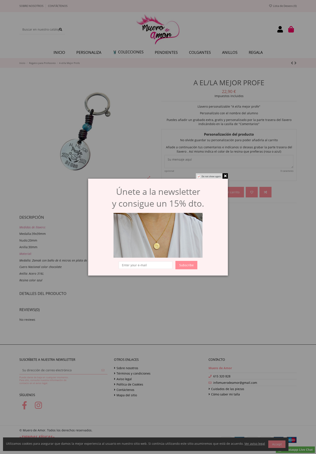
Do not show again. (211, 176)
